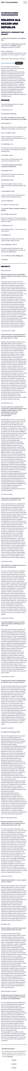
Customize (14, 1064)
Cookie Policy (10, 1056)
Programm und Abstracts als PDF (7, 63)
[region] (14, 1058)
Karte (23, 54)
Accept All (14, 1060)
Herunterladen (19, 63)
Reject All (14, 1067)
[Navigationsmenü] (25, 2)
